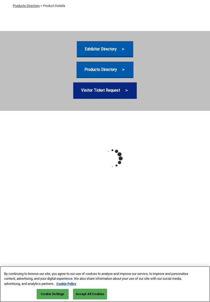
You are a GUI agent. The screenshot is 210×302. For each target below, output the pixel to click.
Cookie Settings (52, 294)
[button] (105, 49)
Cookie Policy (66, 284)
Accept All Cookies (90, 294)
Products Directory (26, 6)
